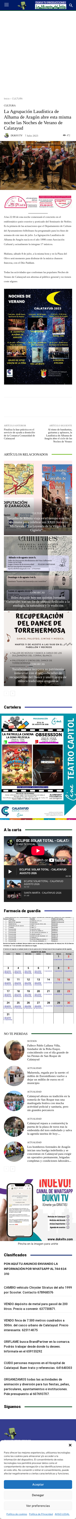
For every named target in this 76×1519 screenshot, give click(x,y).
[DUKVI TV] (7, 135)
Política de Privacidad (41, 1514)
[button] (70, 1445)
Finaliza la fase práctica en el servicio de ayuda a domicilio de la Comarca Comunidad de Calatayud (19, 434)
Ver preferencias (38, 1506)
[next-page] (12, 693)
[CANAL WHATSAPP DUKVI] (38, 1210)
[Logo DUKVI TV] (22, 5)
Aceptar (38, 1484)
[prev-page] (6, 693)
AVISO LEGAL (62, 1514)
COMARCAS (37, 592)
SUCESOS (32, 1041)
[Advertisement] (38, 52)
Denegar (38, 1495)
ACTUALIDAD (34, 1068)
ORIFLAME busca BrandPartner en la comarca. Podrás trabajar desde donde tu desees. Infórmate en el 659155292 (37, 1346)
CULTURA (17, 98)
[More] (56, 407)
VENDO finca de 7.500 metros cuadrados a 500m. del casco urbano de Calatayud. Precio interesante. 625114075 (36, 1325)
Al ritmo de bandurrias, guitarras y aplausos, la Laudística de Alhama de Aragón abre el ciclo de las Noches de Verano (58, 435)
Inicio (7, 98)
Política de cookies (16, 1514)
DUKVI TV (16, 135)
